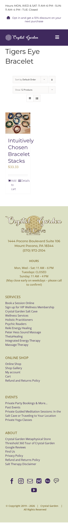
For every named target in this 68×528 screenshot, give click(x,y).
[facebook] (12, 481)
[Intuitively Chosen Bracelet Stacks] (17, 123)
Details (24, 181)
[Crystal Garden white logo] (22, 36)
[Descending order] (52, 79)
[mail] (30, 481)
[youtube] (34, 490)
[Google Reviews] (56, 481)
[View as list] (36, 98)
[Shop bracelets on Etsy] (47, 481)
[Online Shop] (38, 481)
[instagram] (21, 481)
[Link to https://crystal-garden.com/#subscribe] (8, 17)
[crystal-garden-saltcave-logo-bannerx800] (34, 216)
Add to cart (13, 185)
